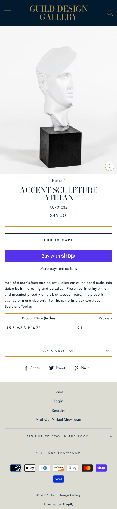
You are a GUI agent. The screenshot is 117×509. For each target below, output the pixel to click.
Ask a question (59, 351)
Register (58, 410)
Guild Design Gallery (59, 13)
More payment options (58, 268)
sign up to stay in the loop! (58, 436)
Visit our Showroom (58, 453)
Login (58, 401)
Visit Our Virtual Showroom (58, 419)
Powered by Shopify (58, 504)
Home (57, 180)
